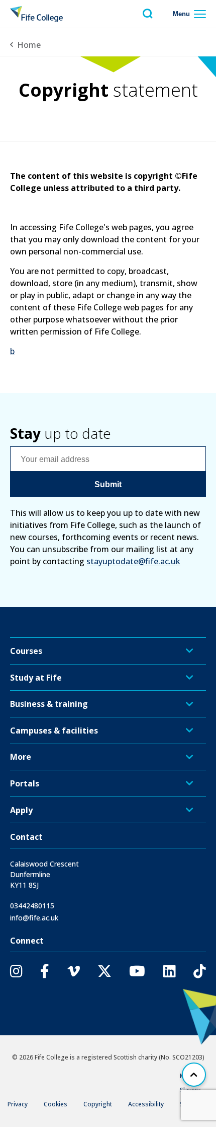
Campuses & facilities (54, 730)
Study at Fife (36, 677)
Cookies (55, 1104)
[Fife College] (36, 14)
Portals (24, 783)
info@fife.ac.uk (34, 917)
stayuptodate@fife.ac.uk (133, 561)
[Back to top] (194, 1075)
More (20, 756)
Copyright (97, 1104)
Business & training (49, 703)
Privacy (18, 1104)
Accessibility (146, 1104)
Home (29, 44)
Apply (21, 810)
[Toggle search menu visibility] (148, 14)
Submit (108, 484)
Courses (26, 650)
